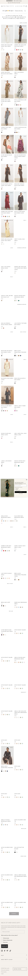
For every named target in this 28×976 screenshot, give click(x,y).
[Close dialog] (26, 479)
